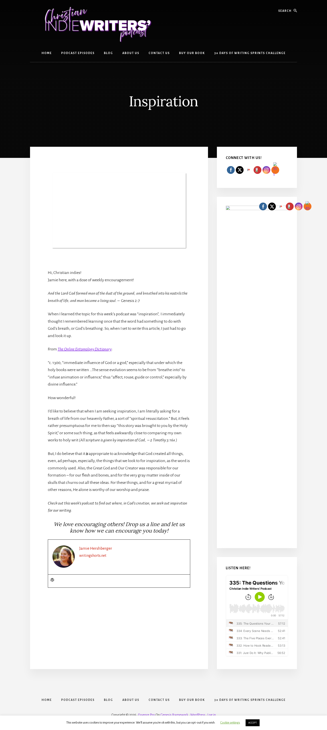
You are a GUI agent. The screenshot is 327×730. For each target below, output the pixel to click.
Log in (211, 715)
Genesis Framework (174, 715)
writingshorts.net (92, 556)
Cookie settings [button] (230, 722)
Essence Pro (146, 715)
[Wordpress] (52, 580)
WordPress (197, 715)
